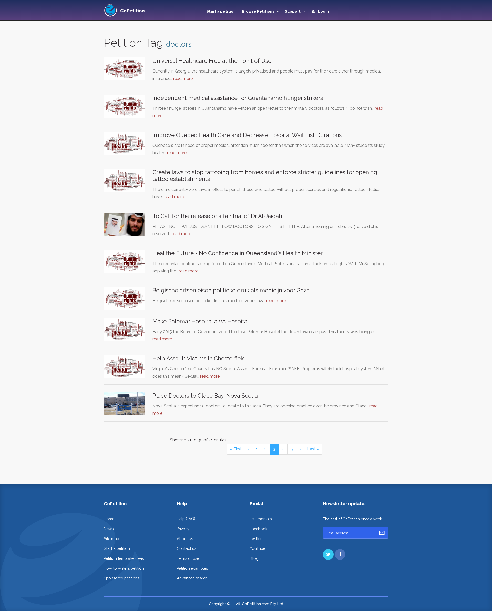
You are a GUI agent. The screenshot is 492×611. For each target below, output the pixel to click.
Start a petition (221, 11)
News (109, 528)
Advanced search (192, 578)
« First (236, 449)
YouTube (257, 548)
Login (323, 11)
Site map (111, 538)
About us (185, 538)
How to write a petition (124, 568)
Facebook (259, 528)
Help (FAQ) (186, 518)
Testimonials (261, 518)
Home (109, 518)
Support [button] (293, 11)
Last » (313, 449)
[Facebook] (340, 554)
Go (382, 533)
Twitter (256, 538)
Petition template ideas (124, 558)
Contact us (186, 548)
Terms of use (188, 558)
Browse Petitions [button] (258, 11)
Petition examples (192, 568)
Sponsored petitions (121, 578)
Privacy (183, 528)
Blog (254, 558)
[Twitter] (328, 554)
